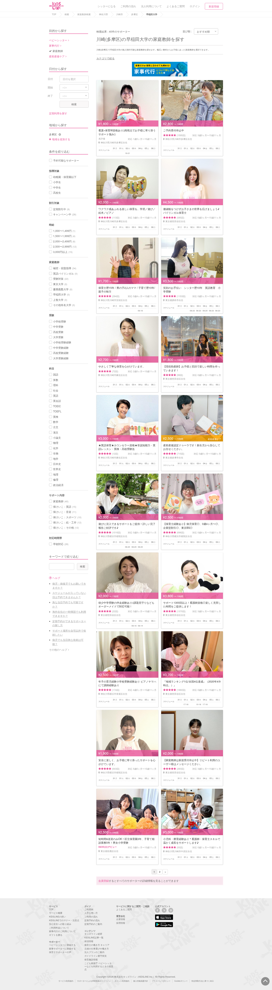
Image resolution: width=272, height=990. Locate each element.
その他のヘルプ (58, 649)
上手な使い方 (91, 912)
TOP (54, 14)
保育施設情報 (91, 959)
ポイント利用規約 (122, 981)
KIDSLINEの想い (57, 916)
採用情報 (120, 922)
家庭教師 (58, 51)
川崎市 (119, 14)
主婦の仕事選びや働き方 (96, 948)
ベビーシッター (58, 40)
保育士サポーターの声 (60, 952)
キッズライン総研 (93, 933)
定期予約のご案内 (93, 923)
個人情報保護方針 (140, 981)
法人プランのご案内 (94, 952)
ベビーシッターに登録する (62, 944)
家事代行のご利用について (62, 931)
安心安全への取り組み (60, 923)
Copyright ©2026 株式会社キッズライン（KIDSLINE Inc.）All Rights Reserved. (136, 976)
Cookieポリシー (181, 981)
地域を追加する (61, 139)
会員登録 (103, 881)
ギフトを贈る (55, 934)
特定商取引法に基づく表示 (203, 981)
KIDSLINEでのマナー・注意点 (64, 920)
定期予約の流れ (92, 920)
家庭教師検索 (84, 14)
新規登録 (214, 6)
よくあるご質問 (124, 909)
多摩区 (134, 14)
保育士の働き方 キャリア (96, 944)
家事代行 (54, 45)
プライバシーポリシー (161, 981)
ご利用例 (88, 909)
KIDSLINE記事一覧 (93, 937)
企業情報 (120, 919)
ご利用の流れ (91, 916)
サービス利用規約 (65, 981)
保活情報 (88, 941)
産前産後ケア (57, 56)
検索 (67, 14)
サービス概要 (55, 912)
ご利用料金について (59, 927)
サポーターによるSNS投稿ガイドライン (94, 981)
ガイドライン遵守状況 (95, 955)
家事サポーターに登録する (62, 948)
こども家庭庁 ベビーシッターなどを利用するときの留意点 (98, 966)
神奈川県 (103, 14)
